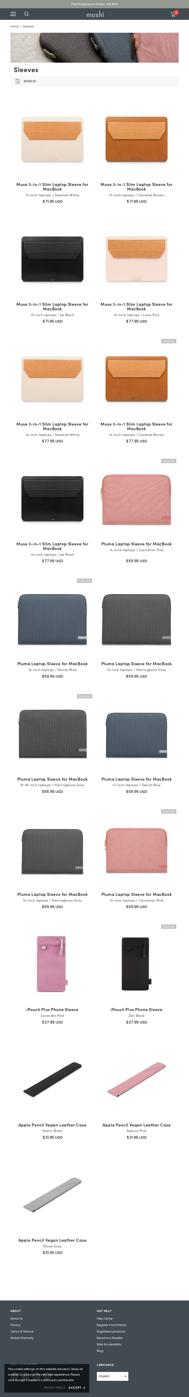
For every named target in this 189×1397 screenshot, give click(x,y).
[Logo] (95, 13)
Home (14, 26)
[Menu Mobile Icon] (13, 14)
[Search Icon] (31, 14)
